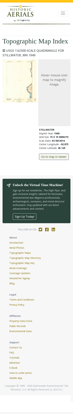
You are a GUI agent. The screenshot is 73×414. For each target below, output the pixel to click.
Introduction (16, 242)
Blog (12, 283)
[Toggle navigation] (63, 13)
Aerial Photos (16, 247)
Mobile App (15, 378)
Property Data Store (20, 321)
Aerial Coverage (18, 268)
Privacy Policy (16, 304)
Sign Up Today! (24, 216)
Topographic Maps (20, 252)
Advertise (14, 362)
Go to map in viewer (54, 157)
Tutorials (14, 357)
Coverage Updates (19, 273)
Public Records (17, 326)
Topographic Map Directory (25, 257)
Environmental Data (20, 331)
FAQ (11, 352)
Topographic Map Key (21, 263)
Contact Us (15, 347)
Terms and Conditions (21, 299)
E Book (13, 367)
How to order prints (20, 372)
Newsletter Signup (19, 278)
